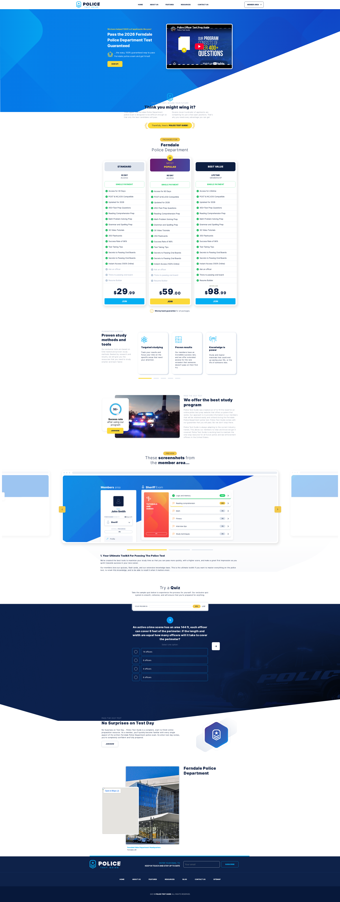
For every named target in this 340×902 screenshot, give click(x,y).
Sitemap (217, 879)
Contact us (203, 5)
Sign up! (114, 64)
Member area (253, 5)
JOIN (124, 301)
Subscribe (229, 864)
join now (115, 431)
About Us (136, 879)
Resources (186, 5)
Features (169, 5)
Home (140, 5)
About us (154, 5)
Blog (184, 879)
